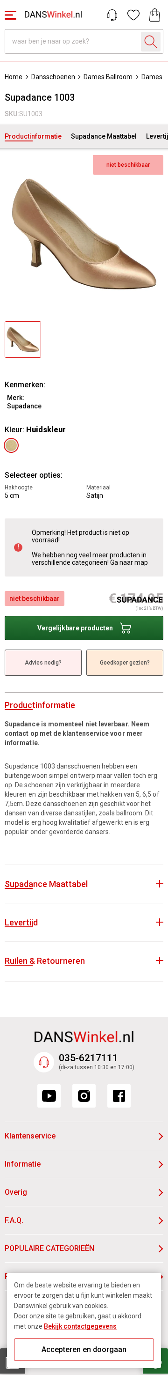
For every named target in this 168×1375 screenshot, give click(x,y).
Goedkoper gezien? (125, 662)
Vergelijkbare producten (75, 628)
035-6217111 (88, 1058)
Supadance (24, 406)
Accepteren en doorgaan (84, 1349)
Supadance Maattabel (104, 136)
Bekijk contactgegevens (80, 1326)
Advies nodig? (43, 662)
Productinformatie (33, 136)
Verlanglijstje (133, 15)
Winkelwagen (155, 15)
